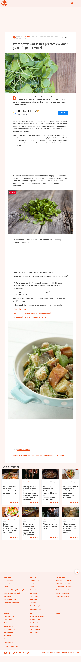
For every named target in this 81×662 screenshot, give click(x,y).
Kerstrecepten (35, 580)
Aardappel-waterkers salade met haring (30, 317)
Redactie (19, 36)
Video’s (58, 613)
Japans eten (8, 636)
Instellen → (63, 113)
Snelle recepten (35, 609)
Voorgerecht (34, 593)
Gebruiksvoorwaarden (11, 603)
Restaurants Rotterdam (64, 587)
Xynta (77, 653)
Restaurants (60, 577)
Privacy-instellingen (11, 646)
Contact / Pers (9, 580)
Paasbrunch (34, 632)
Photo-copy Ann (23, 450)
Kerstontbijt (34, 626)
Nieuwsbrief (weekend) (12, 593)
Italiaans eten (8, 626)
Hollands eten (8, 642)
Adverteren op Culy (10, 599)
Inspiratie (27, 36)
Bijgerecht (33, 599)
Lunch (32, 587)
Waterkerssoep (20, 309)
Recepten (33, 577)
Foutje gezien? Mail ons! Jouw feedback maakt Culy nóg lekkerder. (38, 455)
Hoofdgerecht (35, 596)
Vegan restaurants (62, 596)
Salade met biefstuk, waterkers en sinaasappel (32, 313)
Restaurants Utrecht (63, 584)
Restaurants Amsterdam (64, 580)
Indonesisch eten (10, 629)
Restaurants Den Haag (63, 590)
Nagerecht (33, 603)
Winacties (7, 596)
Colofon (6, 587)
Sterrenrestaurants (62, 593)
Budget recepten (36, 606)
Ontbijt (32, 584)
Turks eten (7, 623)
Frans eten (7, 639)
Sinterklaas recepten (37, 616)
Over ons (7, 584)
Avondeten (34, 590)
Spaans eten (8, 632)
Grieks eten (8, 620)
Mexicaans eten (9, 616)
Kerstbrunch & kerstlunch (38, 623)
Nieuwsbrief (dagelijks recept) (14, 590)
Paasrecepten (35, 629)
